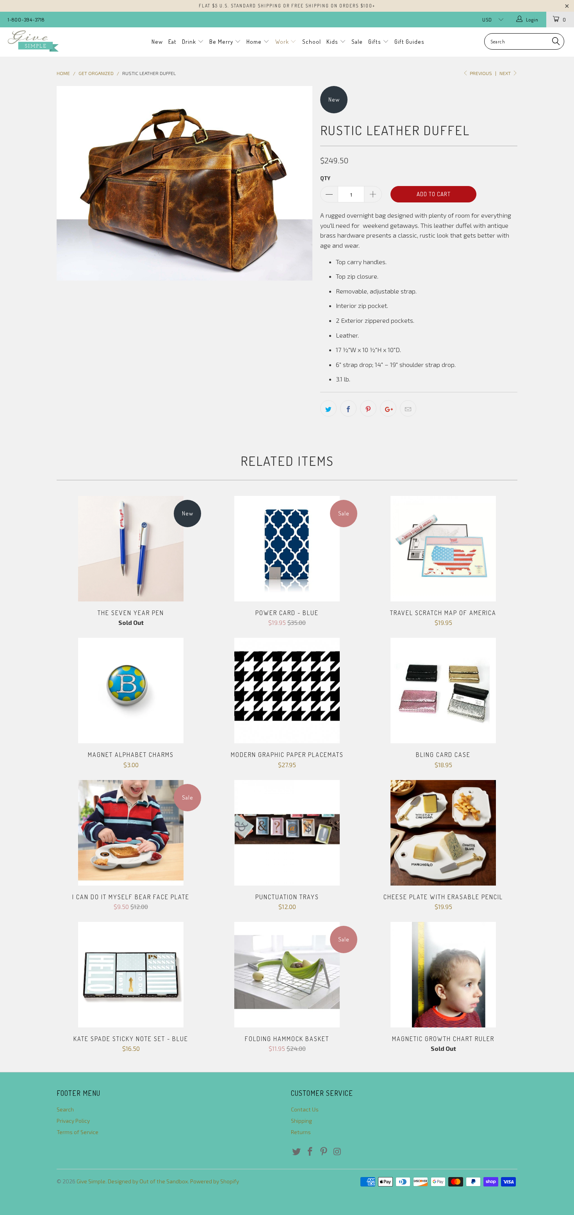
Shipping (301, 1120)
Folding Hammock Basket (287, 974)
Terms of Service (77, 1132)
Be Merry (222, 41)
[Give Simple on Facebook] (310, 1151)
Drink (190, 41)
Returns (301, 1132)
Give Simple (91, 1181)
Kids (333, 41)
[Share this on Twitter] (328, 408)
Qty (325, 178)
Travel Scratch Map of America (443, 548)
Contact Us (305, 1109)
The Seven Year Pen (131, 548)
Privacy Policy (73, 1120)
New (157, 41)
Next (505, 73)
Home (254, 41)
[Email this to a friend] (408, 408)
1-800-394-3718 (26, 19)
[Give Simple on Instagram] (337, 1151)
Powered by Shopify (214, 1181)
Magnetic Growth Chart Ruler (443, 974)
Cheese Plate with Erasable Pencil (443, 833)
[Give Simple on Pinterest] (324, 1151)
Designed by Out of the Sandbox (148, 1181)
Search (65, 1109)
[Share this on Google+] (388, 408)
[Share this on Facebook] (348, 408)
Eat (172, 41)
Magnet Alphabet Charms (131, 690)
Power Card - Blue (287, 548)
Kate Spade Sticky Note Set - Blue (131, 974)
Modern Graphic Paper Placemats (287, 690)
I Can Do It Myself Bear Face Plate (131, 833)
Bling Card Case (443, 690)
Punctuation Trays (287, 833)
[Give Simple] (50, 41)
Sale (357, 41)
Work (283, 41)
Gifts (375, 41)
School (311, 41)
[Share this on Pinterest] (368, 408)
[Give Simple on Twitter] (297, 1151)
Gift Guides (409, 41)
